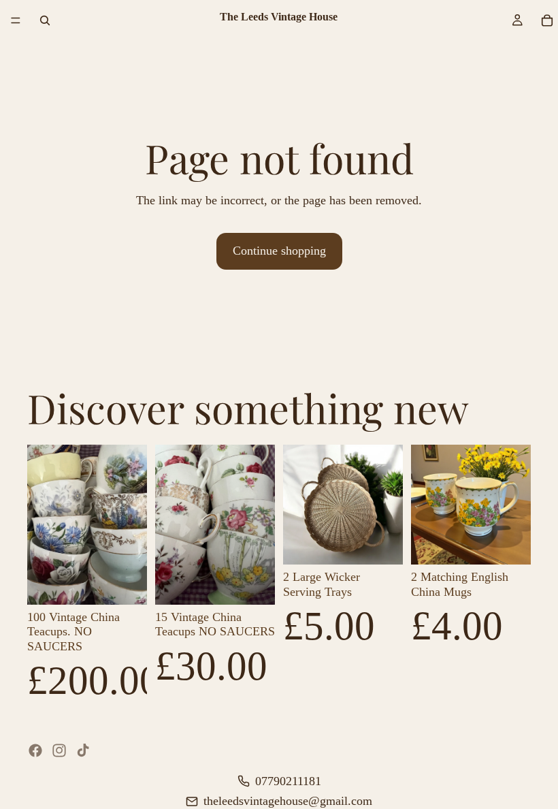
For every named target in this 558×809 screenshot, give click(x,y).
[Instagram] (59, 750)
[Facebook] (35, 750)
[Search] (45, 20)
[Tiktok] (83, 750)
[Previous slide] (42, 524)
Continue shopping (279, 250)
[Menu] (15, 20)
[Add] (126, 583)
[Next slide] (132, 524)
